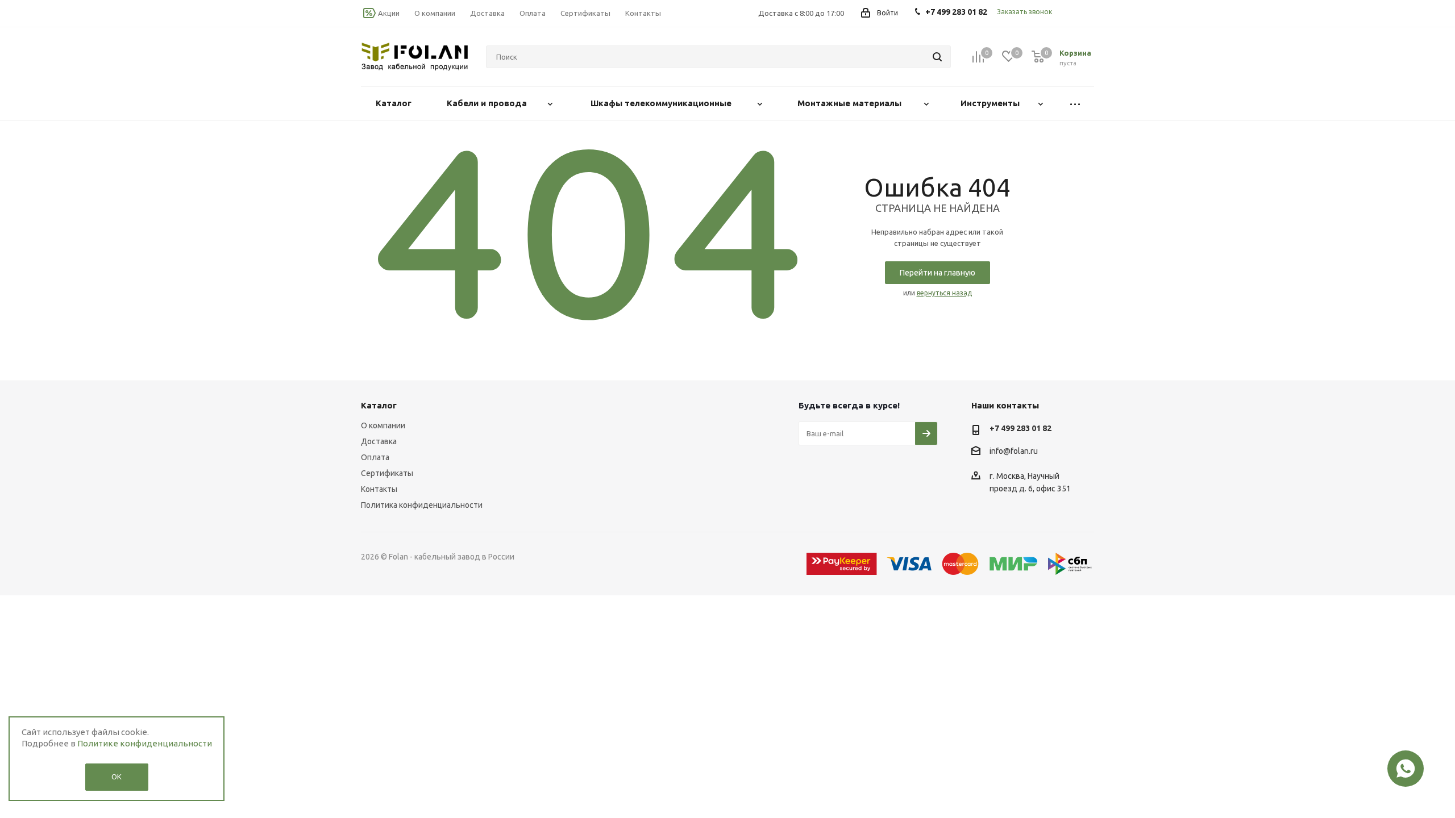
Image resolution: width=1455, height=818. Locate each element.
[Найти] (937, 56)
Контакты (379, 489)
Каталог (379, 405)
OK (116, 777)
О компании (383, 425)
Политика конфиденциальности (422, 505)
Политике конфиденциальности (144, 743)
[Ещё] (1075, 103)
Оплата (375, 457)
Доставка (379, 441)
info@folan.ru (1014, 451)
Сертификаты (387, 473)
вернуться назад (944, 293)
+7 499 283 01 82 (1020, 428)
